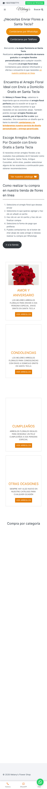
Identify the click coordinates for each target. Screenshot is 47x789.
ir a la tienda (12, 244)
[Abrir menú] (5, 9)
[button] (40, 782)
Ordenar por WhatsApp (34, 3)
